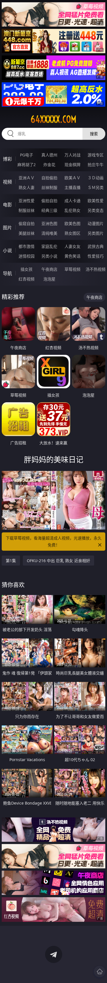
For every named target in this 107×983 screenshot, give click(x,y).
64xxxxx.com (53, 119)
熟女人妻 (27, 187)
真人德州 (49, 155)
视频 (7, 182)
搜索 (94, 133)
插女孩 (27, 269)
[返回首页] (99, 971)
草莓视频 (72, 269)
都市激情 (27, 246)
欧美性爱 (96, 200)
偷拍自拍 (49, 200)
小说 (7, 250)
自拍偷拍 (49, 177)
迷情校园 (27, 256)
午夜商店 (49, 269)
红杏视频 (27, 279)
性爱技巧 (96, 256)
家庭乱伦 (49, 246)
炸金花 (49, 164)
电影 (7, 205)
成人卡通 (72, 200)
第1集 (11, 560)
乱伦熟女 (72, 210)
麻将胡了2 (26, 164)
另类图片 (96, 233)
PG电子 (26, 155)
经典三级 (49, 210)
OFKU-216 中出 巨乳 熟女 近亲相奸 (58, 560)
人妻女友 (72, 246)
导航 (7, 273)
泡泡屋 (49, 279)
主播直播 (72, 187)
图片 (7, 227)
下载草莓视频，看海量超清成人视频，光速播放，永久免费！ (54, 541)
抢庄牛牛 (96, 164)
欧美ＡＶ (72, 177)
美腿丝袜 (27, 233)
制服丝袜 (27, 210)
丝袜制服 (49, 187)
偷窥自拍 (27, 223)
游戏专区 (96, 155)
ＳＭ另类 (96, 187)
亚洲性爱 (27, 200)
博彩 (7, 159)
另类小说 (49, 256)
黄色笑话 (72, 256)
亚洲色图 (49, 223)
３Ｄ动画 (96, 177)
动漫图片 (96, 223)
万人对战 (72, 155)
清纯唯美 (49, 233)
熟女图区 (72, 233)
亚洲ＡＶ (27, 177)
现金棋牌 (72, 164)
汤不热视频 (96, 269)
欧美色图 (72, 223)
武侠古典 (96, 246)
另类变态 (96, 210)
